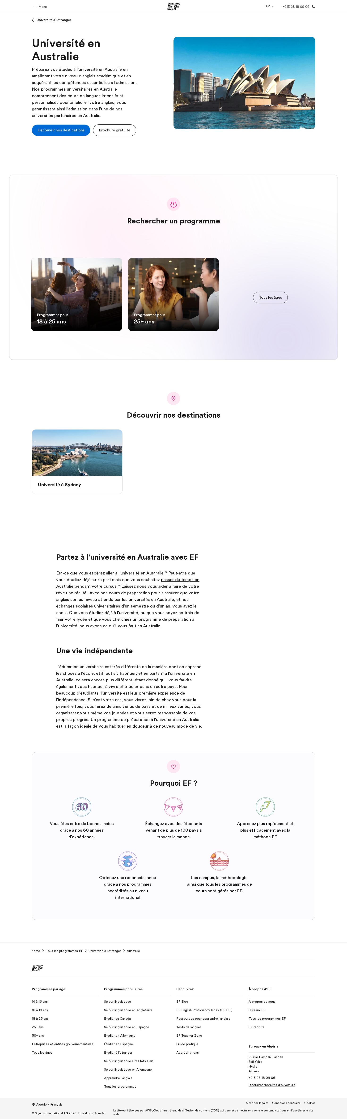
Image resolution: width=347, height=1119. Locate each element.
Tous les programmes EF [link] (64, 951)
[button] (40, 6)
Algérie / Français (49, 1104)
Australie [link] (133, 951)
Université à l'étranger (54, 20)
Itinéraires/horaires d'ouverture (272, 1085)
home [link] (36, 951)
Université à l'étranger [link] (105, 951)
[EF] (173, 6)
